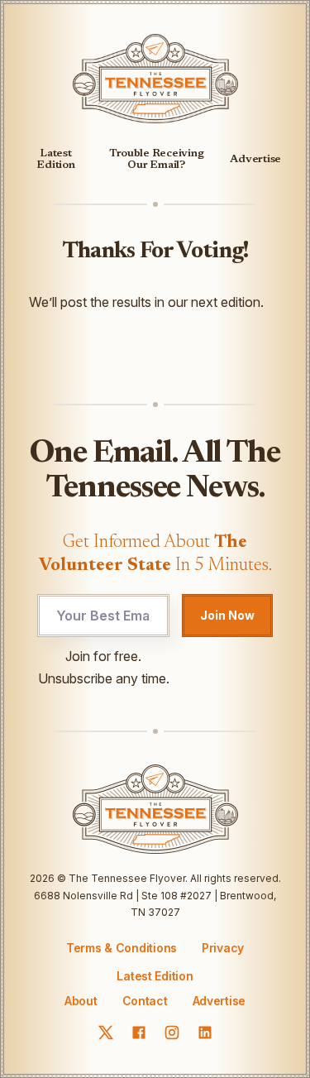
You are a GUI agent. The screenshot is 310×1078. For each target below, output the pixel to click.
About (81, 1001)
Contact (145, 1001)
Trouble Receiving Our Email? (156, 159)
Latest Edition (55, 159)
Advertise (255, 159)
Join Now (227, 615)
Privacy (223, 948)
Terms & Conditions (121, 948)
